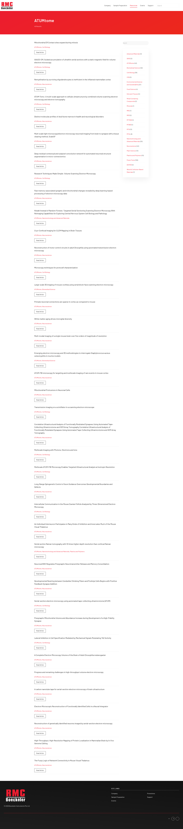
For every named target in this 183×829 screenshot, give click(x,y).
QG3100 (129, 165)
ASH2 (128, 58)
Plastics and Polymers (77, 551)
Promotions (151, 793)
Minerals (129, 106)
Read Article (40, 52)
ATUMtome (38, 47)
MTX (128, 129)
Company (107, 5)
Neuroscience (47, 84)
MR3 (128, 115)
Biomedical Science (48, 289)
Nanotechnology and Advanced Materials (55, 218)
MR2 (128, 111)
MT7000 (129, 120)
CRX (128, 77)
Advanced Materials (133, 54)
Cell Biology (46, 47)
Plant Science (131, 151)
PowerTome (131, 160)
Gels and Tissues (132, 94)
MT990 (129, 125)
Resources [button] (133, 5)
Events (142, 5)
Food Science (131, 89)
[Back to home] (7, 5)
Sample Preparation (120, 5)
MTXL (128, 134)
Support (150, 5)
